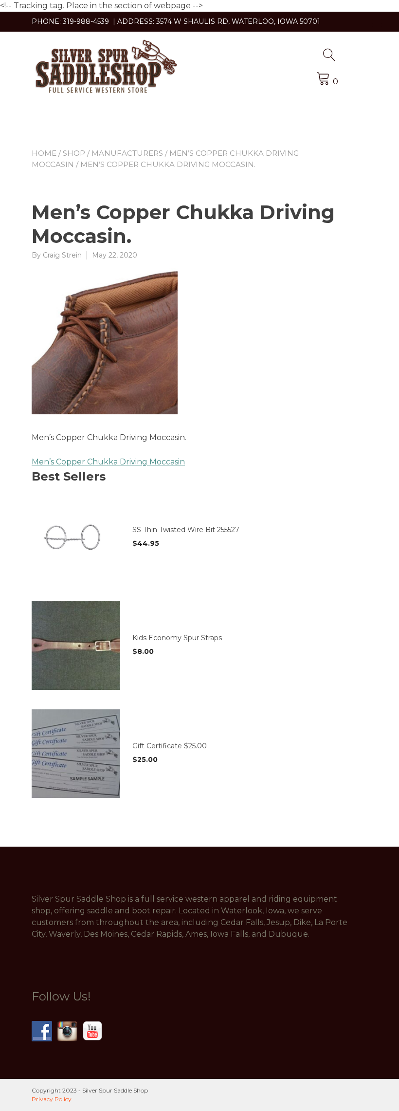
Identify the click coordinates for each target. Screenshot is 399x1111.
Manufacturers (127, 153)
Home (44, 153)
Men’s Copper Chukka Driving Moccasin (108, 461)
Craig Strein (62, 255)
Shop (74, 153)
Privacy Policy (52, 1099)
